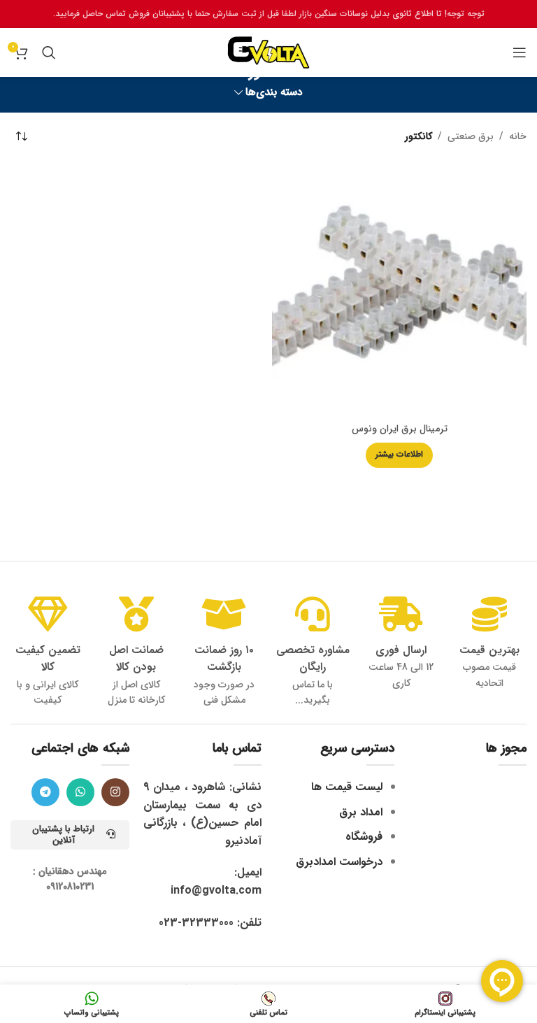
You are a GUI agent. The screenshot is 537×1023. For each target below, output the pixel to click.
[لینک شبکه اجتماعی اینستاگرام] (115, 792)
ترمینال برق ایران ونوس (400, 428)
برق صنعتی (471, 136)
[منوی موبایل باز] (520, 52)
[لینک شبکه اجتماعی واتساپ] (80, 792)
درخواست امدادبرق (339, 862)
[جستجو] (49, 52)
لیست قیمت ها (346, 787)
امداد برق (360, 812)
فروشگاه (363, 836)
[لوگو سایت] (268, 51)
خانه (518, 136)
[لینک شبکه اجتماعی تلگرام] (45, 792)
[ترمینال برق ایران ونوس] (399, 289)
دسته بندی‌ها (274, 92)
